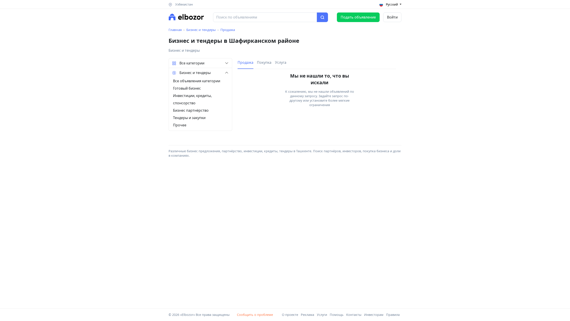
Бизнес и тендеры (201, 29)
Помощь (337, 315)
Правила (393, 315)
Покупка (264, 62)
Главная (175, 29)
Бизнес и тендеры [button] (195, 72)
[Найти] (322, 17)
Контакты (353, 315)
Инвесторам (373, 315)
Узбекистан (183, 4)
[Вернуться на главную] (186, 16)
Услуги (322, 315)
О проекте (290, 315)
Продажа (227, 29)
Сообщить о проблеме (255, 315)
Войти (392, 17)
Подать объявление (358, 17)
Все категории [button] (191, 63)
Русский (392, 4)
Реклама (307, 315)
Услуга (280, 62)
